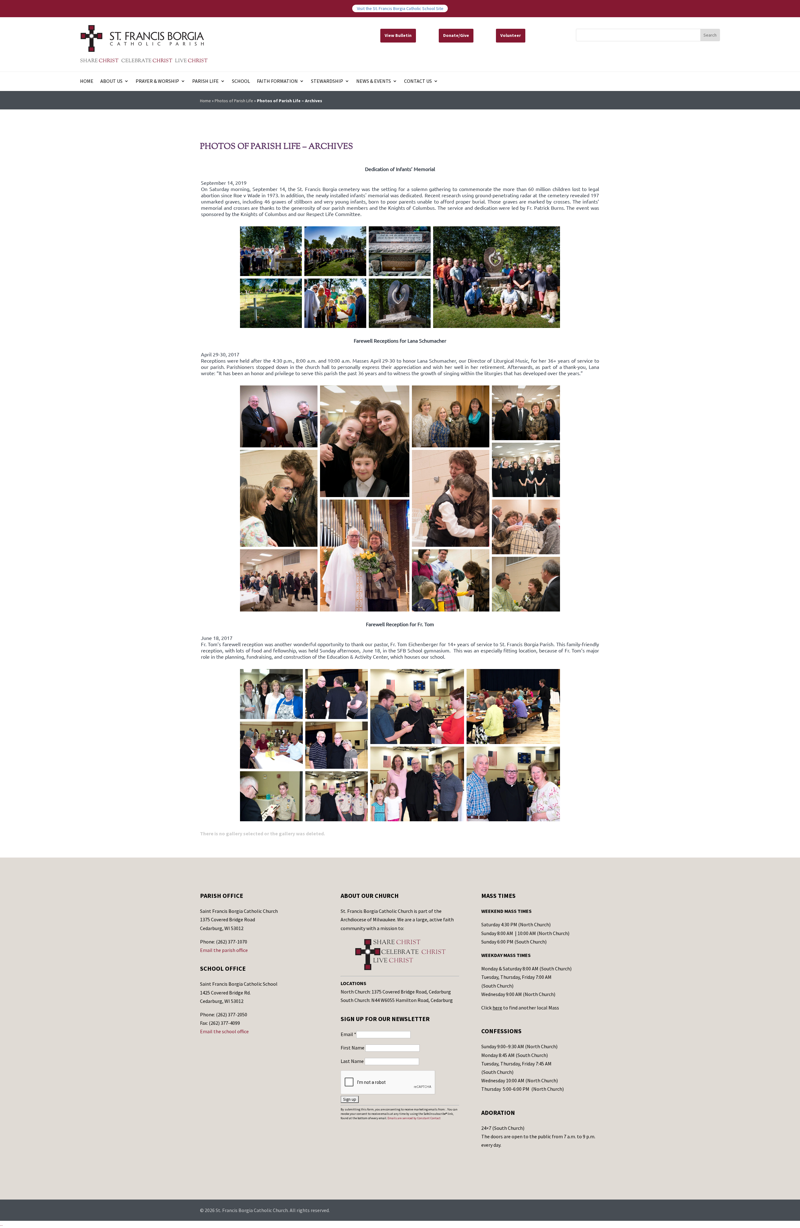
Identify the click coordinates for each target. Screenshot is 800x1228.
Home (86, 81)
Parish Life (205, 81)
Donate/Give (456, 35)
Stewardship (327, 81)
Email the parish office (224, 950)
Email (348, 1034)
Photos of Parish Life (234, 100)
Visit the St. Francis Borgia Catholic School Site (400, 8)
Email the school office (224, 1031)
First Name (353, 1047)
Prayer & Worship (157, 81)
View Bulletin (398, 35)
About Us (111, 81)
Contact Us (418, 81)
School (241, 81)
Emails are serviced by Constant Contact (414, 1118)
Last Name (353, 1061)
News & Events (373, 81)
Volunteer (510, 35)
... (1, 1224)
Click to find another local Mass (520, 1007)
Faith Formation (277, 81)
